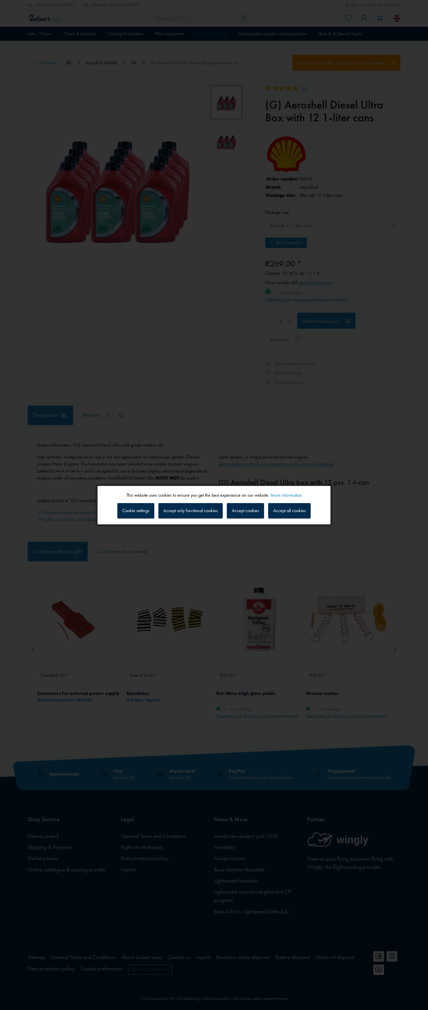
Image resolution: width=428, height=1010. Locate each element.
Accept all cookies (289, 510)
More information (286, 495)
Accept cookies (245, 510)
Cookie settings (135, 510)
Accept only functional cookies (190, 510)
